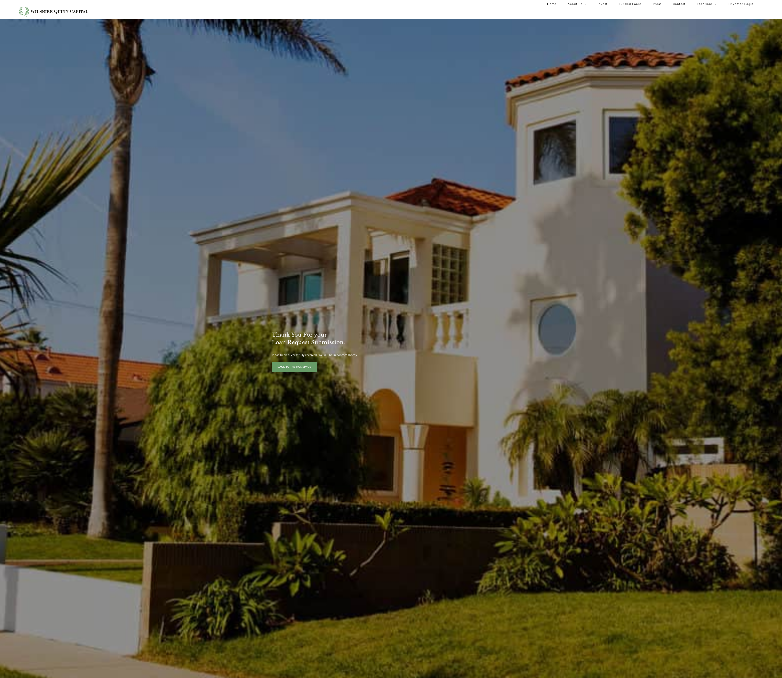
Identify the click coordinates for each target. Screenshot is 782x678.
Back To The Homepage (294, 366)
